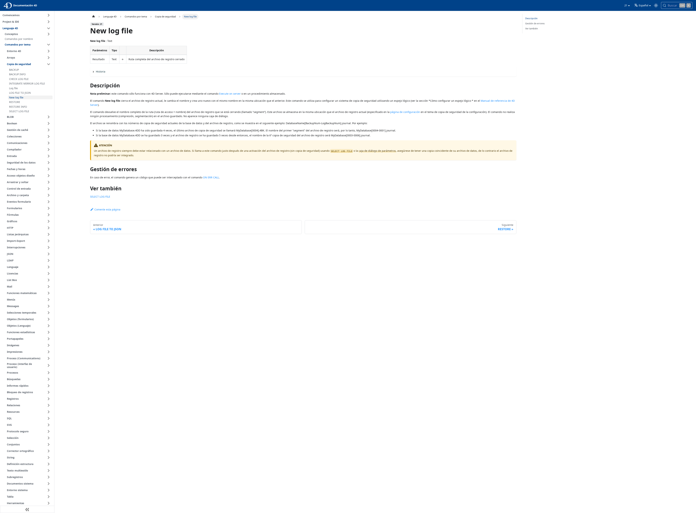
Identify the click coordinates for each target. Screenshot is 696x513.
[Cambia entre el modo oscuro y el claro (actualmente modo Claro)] (656, 5)
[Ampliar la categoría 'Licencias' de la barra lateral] (49, 273)
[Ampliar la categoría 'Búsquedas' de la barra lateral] (49, 379)
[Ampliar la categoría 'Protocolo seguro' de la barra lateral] (49, 431)
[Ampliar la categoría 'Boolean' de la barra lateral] (49, 123)
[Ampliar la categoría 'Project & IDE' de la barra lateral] (49, 22)
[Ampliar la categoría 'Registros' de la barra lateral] (49, 399)
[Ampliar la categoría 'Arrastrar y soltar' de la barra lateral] (49, 182)
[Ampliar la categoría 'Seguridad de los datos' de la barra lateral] (49, 163)
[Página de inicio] (93, 16)
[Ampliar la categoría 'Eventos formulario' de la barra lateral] (49, 202)
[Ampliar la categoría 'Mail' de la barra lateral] (49, 286)
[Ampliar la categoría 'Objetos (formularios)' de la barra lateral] (49, 319)
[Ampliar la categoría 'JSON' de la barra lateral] (49, 254)
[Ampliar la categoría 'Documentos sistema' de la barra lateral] (49, 484)
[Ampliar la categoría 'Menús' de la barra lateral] (49, 300)
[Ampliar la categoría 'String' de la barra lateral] (49, 457)
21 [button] (625, 5)
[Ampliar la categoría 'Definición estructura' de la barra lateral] (49, 464)
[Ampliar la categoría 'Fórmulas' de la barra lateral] (49, 215)
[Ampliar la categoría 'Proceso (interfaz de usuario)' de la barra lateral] (49, 365)
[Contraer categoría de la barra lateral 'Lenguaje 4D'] (49, 28)
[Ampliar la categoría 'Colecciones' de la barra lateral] (49, 136)
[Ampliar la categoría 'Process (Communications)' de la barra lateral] (49, 358)
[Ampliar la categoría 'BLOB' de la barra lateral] (49, 117)
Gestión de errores (535, 23)
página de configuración (405, 112)
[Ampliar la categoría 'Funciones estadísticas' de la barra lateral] (49, 332)
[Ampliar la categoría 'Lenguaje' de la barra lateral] (49, 267)
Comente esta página (107, 209)
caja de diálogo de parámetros (377, 150)
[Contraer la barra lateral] (27, 509)
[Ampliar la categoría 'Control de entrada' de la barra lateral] (49, 189)
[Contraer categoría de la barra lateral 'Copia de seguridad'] (49, 64)
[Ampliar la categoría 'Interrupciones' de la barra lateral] (49, 247)
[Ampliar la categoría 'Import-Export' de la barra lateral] (49, 241)
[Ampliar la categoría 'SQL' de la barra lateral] (49, 418)
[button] (28, 34)
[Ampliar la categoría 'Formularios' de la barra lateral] (49, 208)
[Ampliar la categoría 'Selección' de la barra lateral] (49, 438)
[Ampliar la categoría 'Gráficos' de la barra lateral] (49, 221)
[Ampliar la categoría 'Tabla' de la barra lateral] (49, 497)
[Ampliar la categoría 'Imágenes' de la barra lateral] (49, 345)
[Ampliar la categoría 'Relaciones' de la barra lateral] (49, 405)
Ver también (531, 28)
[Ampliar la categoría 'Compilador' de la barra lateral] (49, 149)
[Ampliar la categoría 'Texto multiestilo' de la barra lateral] (49, 470)
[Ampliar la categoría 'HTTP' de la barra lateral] (49, 228)
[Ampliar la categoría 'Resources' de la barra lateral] (49, 412)
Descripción (531, 18)
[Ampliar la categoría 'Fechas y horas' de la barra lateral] (49, 169)
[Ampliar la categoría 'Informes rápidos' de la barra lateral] (49, 386)
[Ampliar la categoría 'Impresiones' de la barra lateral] (49, 352)
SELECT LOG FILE (100, 196)
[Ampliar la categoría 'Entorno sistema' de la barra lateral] (49, 490)
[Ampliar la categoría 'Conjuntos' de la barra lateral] (49, 444)
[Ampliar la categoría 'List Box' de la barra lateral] (49, 280)
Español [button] (643, 5)
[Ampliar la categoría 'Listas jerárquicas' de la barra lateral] (49, 234)
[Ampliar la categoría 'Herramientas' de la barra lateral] (49, 503)
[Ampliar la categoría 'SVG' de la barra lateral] (49, 425)
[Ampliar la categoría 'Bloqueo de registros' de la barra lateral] (49, 392)
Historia (100, 71)
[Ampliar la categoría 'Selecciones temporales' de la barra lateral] (49, 313)
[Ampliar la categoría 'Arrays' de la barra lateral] (49, 58)
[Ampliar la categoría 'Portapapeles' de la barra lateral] (49, 339)
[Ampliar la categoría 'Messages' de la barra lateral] (49, 306)
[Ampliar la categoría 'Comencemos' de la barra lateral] (49, 15)
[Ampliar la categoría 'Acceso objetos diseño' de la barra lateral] (49, 176)
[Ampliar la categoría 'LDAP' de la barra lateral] (49, 260)
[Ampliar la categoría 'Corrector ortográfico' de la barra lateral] (49, 451)
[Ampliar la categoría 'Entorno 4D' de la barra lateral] (49, 51)
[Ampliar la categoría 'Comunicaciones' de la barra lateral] (49, 143)
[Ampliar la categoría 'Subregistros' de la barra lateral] (49, 477)
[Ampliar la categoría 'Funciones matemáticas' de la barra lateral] (49, 293)
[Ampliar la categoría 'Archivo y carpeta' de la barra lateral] (49, 195)
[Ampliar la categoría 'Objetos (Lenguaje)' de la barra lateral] (49, 326)
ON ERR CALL (211, 177)
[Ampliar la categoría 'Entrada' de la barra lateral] (49, 156)
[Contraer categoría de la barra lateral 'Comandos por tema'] (49, 44)
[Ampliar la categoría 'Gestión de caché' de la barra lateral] (49, 130)
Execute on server (230, 93)
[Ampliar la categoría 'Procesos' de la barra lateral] (49, 373)
